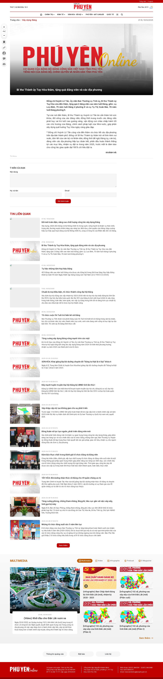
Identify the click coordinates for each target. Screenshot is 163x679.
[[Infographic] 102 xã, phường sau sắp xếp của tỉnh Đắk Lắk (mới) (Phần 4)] (99, 612)
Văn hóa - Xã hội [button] (74, 14)
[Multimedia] (45, 590)
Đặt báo (81, 654)
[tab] (84, 561)
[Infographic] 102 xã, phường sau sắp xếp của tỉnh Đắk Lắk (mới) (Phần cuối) (135, 594)
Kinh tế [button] (60, 14)
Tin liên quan (20, 214)
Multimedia (18, 560)
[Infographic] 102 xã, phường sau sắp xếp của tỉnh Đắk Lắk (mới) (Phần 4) (98, 629)
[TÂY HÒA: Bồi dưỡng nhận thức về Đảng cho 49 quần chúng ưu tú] (25, 483)
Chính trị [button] (49, 14)
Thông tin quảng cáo (55, 654)
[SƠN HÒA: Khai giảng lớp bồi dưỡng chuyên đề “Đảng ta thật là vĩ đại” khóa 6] (25, 367)
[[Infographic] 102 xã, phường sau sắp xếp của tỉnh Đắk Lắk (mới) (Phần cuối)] (136, 578)
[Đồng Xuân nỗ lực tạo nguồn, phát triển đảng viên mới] (25, 437)
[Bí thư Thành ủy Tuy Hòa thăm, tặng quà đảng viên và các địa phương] (25, 251)
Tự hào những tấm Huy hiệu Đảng (57, 268)
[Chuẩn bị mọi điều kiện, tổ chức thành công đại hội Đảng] (25, 297)
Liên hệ (108, 654)
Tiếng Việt (142, 1)
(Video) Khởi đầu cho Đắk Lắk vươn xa (45, 618)
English (150, 1)
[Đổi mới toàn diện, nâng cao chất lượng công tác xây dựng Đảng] (25, 228)
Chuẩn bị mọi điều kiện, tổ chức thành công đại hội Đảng (67, 292)
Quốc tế (110, 14)
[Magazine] (14, 606)
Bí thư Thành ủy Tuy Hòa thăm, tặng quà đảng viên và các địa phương (73, 245)
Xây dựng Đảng (29, 20)
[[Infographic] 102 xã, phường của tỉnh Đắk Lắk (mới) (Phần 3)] (136, 612)
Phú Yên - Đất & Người (95, 14)
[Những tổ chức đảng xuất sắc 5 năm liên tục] (25, 530)
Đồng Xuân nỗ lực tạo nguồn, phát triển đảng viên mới (66, 431)
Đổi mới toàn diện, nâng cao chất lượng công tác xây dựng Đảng (71, 222)
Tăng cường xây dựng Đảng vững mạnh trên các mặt (66, 338)
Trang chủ (15, 20)
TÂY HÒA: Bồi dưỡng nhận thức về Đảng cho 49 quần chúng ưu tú (71, 478)
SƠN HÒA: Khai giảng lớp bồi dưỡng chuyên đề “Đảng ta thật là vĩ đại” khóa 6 (76, 361)
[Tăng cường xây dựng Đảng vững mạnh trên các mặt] (25, 344)
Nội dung (14, 172)
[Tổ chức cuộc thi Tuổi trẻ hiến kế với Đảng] (25, 321)
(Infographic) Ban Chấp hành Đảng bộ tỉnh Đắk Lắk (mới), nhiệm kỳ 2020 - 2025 (99, 594)
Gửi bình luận (63, 201)
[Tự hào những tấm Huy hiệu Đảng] (25, 274)
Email (67, 191)
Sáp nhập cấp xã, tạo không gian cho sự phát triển (64, 408)
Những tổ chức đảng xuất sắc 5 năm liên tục (62, 524)
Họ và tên (14, 191)
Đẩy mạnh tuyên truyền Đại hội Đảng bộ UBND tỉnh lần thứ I (68, 385)
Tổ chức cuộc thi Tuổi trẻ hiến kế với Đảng (61, 315)
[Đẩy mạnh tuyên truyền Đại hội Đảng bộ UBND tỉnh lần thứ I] (25, 390)
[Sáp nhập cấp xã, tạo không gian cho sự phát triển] (25, 414)
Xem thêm (63, 545)
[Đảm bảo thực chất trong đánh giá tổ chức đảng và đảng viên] (25, 460)
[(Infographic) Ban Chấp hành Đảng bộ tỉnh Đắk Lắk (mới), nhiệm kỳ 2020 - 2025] (99, 578)
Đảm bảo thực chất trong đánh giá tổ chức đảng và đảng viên (70, 454)
